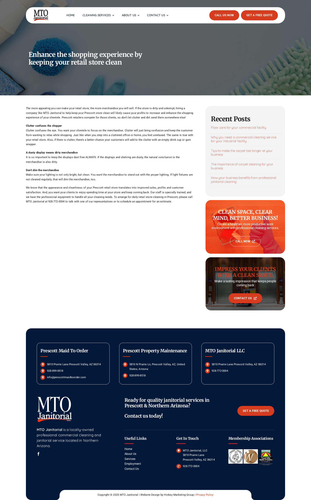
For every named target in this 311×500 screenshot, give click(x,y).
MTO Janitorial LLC (225, 351)
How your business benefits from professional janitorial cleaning (243, 180)
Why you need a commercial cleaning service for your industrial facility (243, 139)
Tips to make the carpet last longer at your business (241, 153)
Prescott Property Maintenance (155, 351)
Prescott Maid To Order (64, 351)
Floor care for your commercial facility (238, 127)
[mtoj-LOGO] (41, 10)
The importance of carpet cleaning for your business (242, 166)
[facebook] (38, 454)
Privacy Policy (204, 494)
